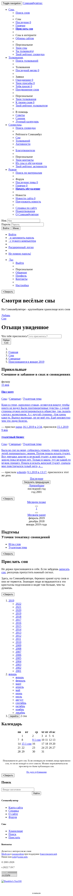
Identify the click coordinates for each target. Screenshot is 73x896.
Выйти (20, 262)
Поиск (12, 834)
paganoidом (18, 854)
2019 (18, 613)
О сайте (13, 813)
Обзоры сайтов (25, 38)
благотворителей (48, 854)
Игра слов (15, 544)
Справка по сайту (26, 207)
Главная (13, 352)
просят (24, 86)
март (18, 683)
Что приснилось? (14, 336)
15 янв (5, 384)
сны (21, 47)
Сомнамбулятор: (33, 3)
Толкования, (16, 57)
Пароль (5, 224)
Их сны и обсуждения (29, 163)
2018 (18, 616)
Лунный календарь (27, 121)
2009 (18, 645)
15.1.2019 (62, 426)
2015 (18, 626)
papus (19, 426)
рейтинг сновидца (30, 54)
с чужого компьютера (22, 240)
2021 (18, 606)
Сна (18, 137)
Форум (13, 817)
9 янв (4, 430)
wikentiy (22, 472)
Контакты (21, 278)
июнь (19, 693)
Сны (11, 355)
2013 (18, 632)
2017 (18, 619)
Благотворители (25, 150)
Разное (13, 169)
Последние (23, 22)
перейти (14, 716)
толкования (26, 99)
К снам (25, 102)
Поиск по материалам (29, 172)
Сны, (12, 9)
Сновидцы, (15, 124)
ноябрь (20, 709)
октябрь (20, 706)
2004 (18, 661)
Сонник (20, 118)
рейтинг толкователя (31, 105)
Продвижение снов (27, 89)
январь (20, 677)
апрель (20, 686)
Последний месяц (27, 70)
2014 (18, 629)
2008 (18, 648)
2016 (18, 622)
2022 (18, 603)
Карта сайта (16, 807)
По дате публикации (36, 772)
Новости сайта (25, 198)
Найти (36, 793)
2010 (18, 642)
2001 (18, 670)
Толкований (23, 140)
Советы (20, 115)
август (19, 699)
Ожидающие (24, 79)
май (18, 690)
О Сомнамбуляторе (27, 214)
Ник (4, 220)
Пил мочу (7, 391)
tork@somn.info (20, 856)
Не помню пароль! (20, 253)
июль (19, 696)
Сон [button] (5, 317)
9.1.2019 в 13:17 (36, 472)
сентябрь (21, 702)
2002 (18, 667)
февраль (20, 680)
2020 (18, 610)
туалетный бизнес (12, 436)
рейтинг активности (31, 166)
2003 (18, 664)
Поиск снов (23, 12)
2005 (18, 658)
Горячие (20, 25)
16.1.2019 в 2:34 (32, 426)
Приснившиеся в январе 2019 (26, 361)
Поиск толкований (27, 60)
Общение (21, 272)
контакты (25, 159)
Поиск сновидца (26, 127)
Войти (6, 228)
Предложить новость (28, 201)
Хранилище (16, 831)
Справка (14, 810)
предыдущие (36, 482)
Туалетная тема (32, 398)
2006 (18, 654)
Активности (23, 143)
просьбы (25, 83)
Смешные (14, 358)
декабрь (20, 712)
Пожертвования (25, 211)
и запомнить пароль (21, 237)
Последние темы (27, 182)
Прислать (14, 837)
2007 (18, 651)
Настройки (22, 285)
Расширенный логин (21, 247)
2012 (18, 635)
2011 (18, 638)
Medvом (5, 854)
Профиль (21, 275)
